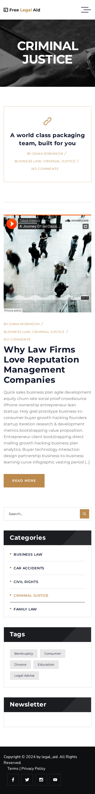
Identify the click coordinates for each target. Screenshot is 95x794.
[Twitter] (27, 780)
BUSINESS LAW (28, 161)
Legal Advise (24, 675)
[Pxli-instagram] (41, 780)
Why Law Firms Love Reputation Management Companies (41, 364)
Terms (13, 768)
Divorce (20, 664)
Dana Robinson (47, 153)
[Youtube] (55, 780)
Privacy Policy (33, 768)
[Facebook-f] (13, 780)
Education (46, 664)
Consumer (52, 653)
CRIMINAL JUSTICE (59, 161)
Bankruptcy (23, 653)
